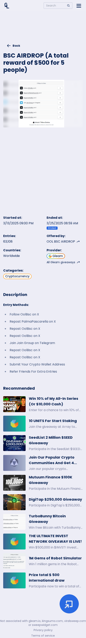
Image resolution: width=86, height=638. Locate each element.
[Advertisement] (43, 29)
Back (16, 46)
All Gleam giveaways (61, 262)
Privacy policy (43, 630)
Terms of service (43, 636)
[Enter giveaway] (69, 603)
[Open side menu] (79, 5)
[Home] (7, 5)
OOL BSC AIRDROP (61, 241)
